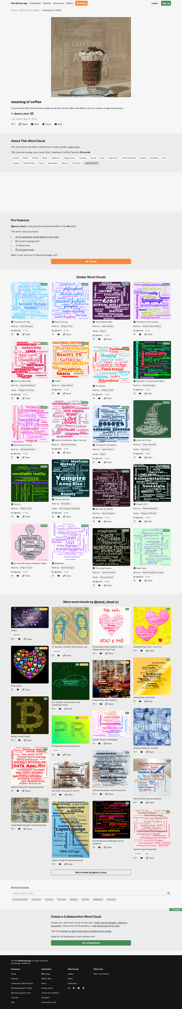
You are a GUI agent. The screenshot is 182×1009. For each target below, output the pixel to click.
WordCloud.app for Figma (21, 988)
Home (14, 10)
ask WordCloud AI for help (106, 925)
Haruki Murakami (27, 385)
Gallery (69, 3)
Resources (58, 3)
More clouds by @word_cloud (91, 872)
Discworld (145, 449)
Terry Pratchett (108, 572)
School (138, 853)
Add (60, 124)
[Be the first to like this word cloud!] (12, 334)
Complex (76, 163)
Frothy (143, 158)
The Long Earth (106, 577)
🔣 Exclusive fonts (24, 249)
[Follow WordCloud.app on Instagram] (69, 988)
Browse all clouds (20, 887)
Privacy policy (47, 988)
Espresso (113, 158)
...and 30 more (91, 163)
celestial (16, 634)
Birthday (62, 899)
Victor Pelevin (67, 385)
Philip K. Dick (26, 508)
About (43, 983)
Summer (49, 899)
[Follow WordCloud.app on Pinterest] (83, 988)
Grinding (154, 158)
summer (56, 651)
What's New (46, 978)
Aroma (16, 158)
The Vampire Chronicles (69, 508)
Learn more (73, 147)
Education (36, 899)
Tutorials (14, 997)
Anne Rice (65, 503)
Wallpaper (98, 899)
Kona (41, 163)
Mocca (65, 163)
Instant (16, 163)
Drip (102, 158)
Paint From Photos (101, 974)
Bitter (25, 158)
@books (17, 330)
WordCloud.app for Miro (21, 993)
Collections (72, 983)
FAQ (13, 1002)
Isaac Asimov (107, 326)
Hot (164, 158)
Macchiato (53, 163)
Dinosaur (111, 899)
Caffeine (55, 158)
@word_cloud (21, 113)
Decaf (93, 158)
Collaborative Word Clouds (22, 983)
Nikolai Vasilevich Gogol (153, 572)
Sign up (166, 3)
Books (70, 978)
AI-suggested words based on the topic (39, 237)
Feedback (45, 997)
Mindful (85, 899)
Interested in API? (48, 1002)
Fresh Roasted (129, 158)
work (55, 750)
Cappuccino (69, 158)
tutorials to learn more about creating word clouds (85, 931)
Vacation (74, 899)
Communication (20, 899)
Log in (155, 3)
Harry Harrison (108, 513)
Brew (44, 158)
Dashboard (35, 3)
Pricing (83, 3)
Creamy (82, 158)
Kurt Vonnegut (26, 326)
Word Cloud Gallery (30, 10)
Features (47, 3)
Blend (35, 158)
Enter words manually (105, 922)
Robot (102, 331)
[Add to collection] (18, 334)
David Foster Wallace (152, 326)
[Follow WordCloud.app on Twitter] (74, 988)
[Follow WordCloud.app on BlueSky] (79, 988)
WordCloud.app (19, 3)
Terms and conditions (50, 993)
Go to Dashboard (91, 943)
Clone (48, 124)
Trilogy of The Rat (26, 390)
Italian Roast (29, 163)
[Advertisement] (91, 192)
